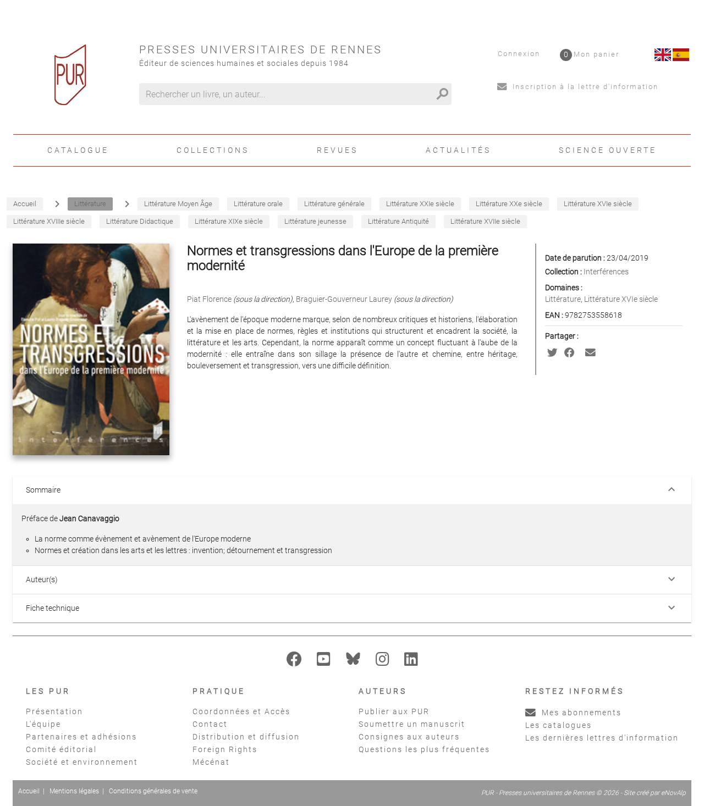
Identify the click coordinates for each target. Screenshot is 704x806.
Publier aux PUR (394, 711)
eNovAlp (673, 793)
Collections (213, 150)
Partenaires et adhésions (81, 736)
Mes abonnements (580, 712)
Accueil (29, 791)
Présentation (54, 711)
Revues (337, 150)
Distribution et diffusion (246, 736)
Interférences (606, 271)
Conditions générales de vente (153, 791)
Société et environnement (82, 762)
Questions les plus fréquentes (424, 749)
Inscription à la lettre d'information (584, 86)
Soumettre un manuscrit (412, 724)
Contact (210, 724)
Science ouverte (608, 150)
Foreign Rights (225, 749)
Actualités (458, 150)
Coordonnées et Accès (241, 711)
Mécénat (211, 762)
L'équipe (43, 724)
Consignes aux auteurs (409, 736)
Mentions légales (74, 791)
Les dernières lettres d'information (602, 737)
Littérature (563, 299)
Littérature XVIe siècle (621, 299)
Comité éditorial (61, 749)
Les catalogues (558, 725)
